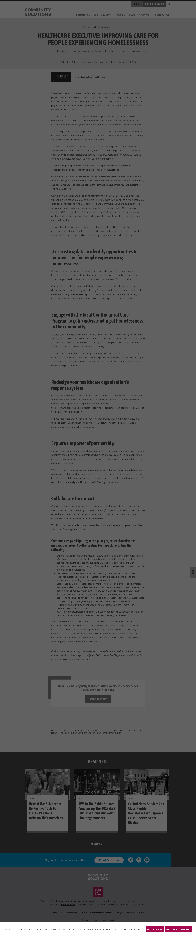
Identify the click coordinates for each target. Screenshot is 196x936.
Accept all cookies (154, 929)
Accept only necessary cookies (178, 929)
